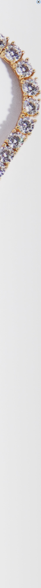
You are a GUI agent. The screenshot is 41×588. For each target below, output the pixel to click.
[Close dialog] (38, 2)
